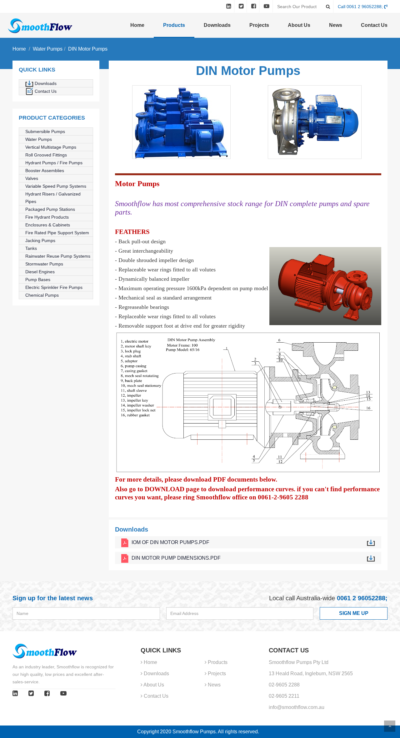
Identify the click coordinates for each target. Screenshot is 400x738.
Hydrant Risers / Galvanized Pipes (53, 197)
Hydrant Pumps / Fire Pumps (53, 162)
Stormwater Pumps (44, 263)
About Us (299, 25)
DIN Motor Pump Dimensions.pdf (176, 558)
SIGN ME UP (353, 613)
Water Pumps (47, 49)
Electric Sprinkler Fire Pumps (53, 287)
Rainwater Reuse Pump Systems (57, 256)
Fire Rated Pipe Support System (57, 232)
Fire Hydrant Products (47, 217)
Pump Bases (37, 279)
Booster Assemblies (44, 170)
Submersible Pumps (45, 131)
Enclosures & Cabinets (47, 224)
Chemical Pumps (42, 295)
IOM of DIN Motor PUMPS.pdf (170, 542)
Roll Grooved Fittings (46, 154)
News (335, 25)
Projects (259, 25)
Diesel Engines (40, 271)
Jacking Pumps (40, 240)
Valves (31, 178)
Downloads (217, 25)
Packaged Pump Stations (50, 209)
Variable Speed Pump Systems (55, 186)
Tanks (31, 248)
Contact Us (374, 25)
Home (137, 25)
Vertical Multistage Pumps (50, 147)
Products (174, 25)
